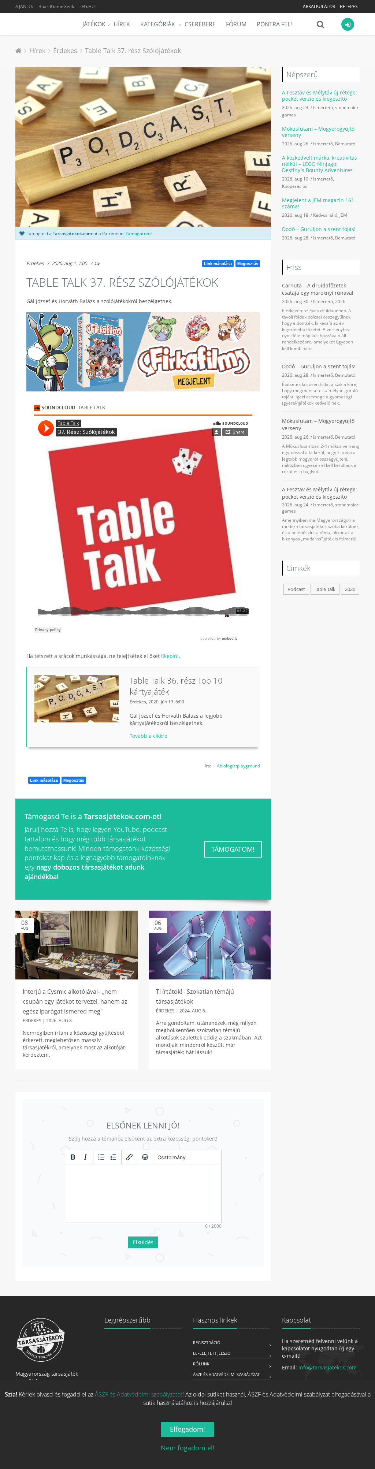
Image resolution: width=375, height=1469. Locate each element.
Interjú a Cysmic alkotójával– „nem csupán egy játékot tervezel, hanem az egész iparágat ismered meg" (75, 1001)
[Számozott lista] (113, 1157)
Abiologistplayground (238, 766)
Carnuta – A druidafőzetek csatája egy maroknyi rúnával (317, 289)
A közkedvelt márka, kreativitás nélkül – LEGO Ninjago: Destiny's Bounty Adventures (319, 164)
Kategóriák (158, 24)
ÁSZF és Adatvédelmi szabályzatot (138, 1394)
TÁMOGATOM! (233, 849)
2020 (350, 589)
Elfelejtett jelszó (212, 1353)
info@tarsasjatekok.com (327, 1367)
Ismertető (323, 107)
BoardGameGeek (56, 6)
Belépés (349, 6)
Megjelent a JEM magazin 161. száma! (319, 203)
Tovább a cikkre (148, 735)
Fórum (236, 24)
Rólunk (201, 1363)
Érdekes (35, 263)
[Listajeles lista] (101, 1157)
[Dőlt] (85, 1157)
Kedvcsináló (325, 215)
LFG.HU (87, 6)
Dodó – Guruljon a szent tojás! (319, 229)
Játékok (93, 24)
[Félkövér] (73, 1157)
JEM (343, 215)
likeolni (170, 655)
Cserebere (200, 24)
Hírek (122, 24)
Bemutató (345, 143)
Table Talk (325, 589)
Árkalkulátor (319, 6)
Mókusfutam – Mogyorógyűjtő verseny (318, 131)
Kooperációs (294, 186)
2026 (340, 301)
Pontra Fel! (274, 24)
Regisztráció (206, 1342)
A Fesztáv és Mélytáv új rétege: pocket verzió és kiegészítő (319, 95)
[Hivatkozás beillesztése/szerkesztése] (129, 1157)
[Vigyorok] (145, 1157)
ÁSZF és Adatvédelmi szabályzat (226, 1374)
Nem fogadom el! (188, 1447)
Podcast (296, 589)
